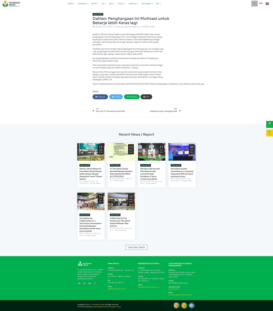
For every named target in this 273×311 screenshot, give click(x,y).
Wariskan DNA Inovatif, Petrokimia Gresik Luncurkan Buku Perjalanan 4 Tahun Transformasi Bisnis (150, 174)
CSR (103, 4)
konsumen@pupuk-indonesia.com (180, 295)
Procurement (146, 4)
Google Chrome (115, 307)
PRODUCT (121, 4)
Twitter (117, 97)
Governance (82, 4)
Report (94, 4)
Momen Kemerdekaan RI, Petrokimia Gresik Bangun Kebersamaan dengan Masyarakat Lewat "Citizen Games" (90, 174)
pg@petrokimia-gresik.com (117, 289)
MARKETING (133, 4)
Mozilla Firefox (102, 307)
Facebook (101, 97)
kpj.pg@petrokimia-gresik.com (148, 287)
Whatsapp (133, 97)
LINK (157, 4)
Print (147, 97)
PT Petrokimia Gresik (97, 304)
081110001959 (173, 289)
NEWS (111, 4)
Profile (70, 4)
